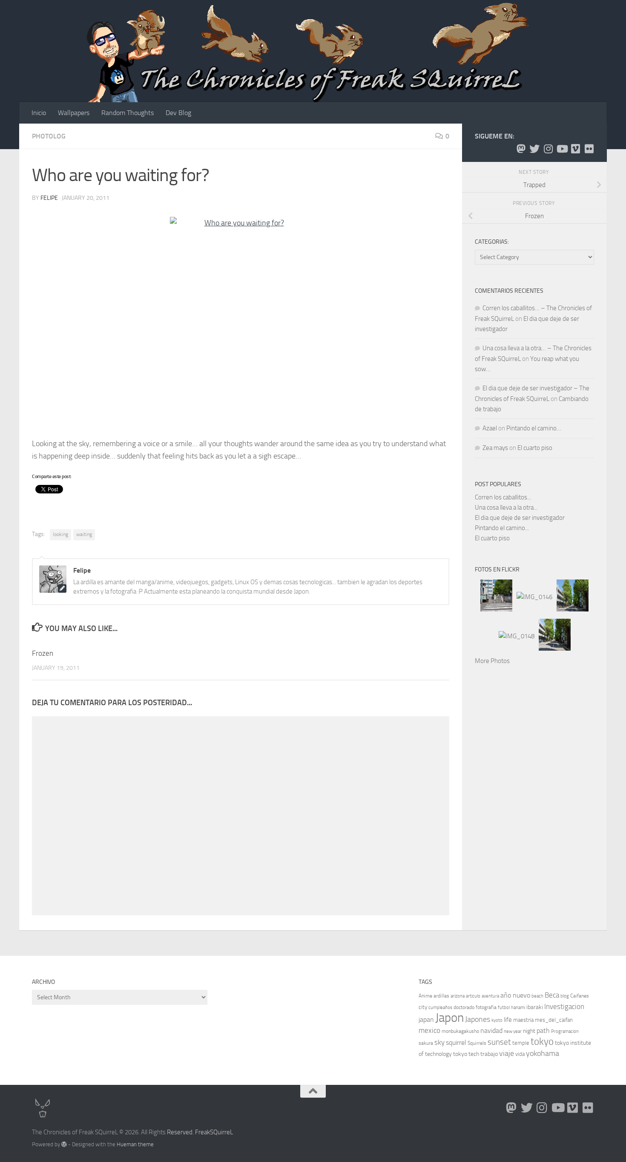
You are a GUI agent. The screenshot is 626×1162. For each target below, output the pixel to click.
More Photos (492, 661)
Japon (449, 1017)
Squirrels (477, 1043)
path (543, 1030)
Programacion (565, 1031)
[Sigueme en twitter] (534, 149)
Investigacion (564, 1006)
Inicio (39, 113)
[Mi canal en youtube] (562, 149)
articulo (473, 996)
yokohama (542, 1053)
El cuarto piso (534, 448)
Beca (552, 995)
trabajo (489, 1054)
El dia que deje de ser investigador (520, 518)
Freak (202, 1132)
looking (60, 534)
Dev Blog (178, 113)
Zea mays (495, 448)
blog (564, 996)
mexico (429, 1030)
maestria (523, 1020)
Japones (477, 1019)
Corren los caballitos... (503, 497)
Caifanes (579, 996)
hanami (518, 1007)
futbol (504, 1007)
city (423, 1007)
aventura (490, 996)
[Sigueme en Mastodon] (521, 149)
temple (520, 1043)
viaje (506, 1053)
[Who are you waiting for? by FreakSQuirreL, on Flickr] (240, 323)
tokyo (542, 1041)
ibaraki (534, 1007)
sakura (426, 1043)
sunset (499, 1042)
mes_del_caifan (554, 1020)
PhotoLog (49, 136)
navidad (491, 1030)
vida (520, 1054)
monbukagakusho (460, 1031)
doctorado (464, 1007)
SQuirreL (221, 1132)
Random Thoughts (127, 113)
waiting (84, 534)
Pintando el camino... (502, 528)
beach (537, 996)
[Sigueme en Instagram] (548, 149)
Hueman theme (135, 1144)
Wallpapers (73, 113)
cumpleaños (440, 1007)
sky (439, 1042)
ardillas (441, 996)
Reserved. (180, 1132)
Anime (425, 996)
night (529, 1031)
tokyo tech (466, 1054)
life (508, 1020)
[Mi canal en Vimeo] (575, 149)
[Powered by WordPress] (64, 1144)
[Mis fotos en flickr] (589, 149)
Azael (489, 428)
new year (513, 1031)
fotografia (486, 1007)
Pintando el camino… (533, 428)
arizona (458, 996)
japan (426, 1019)
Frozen (42, 653)
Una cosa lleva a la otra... (506, 507)
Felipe (49, 198)
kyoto (497, 1020)
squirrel (456, 1042)
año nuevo (515, 995)
